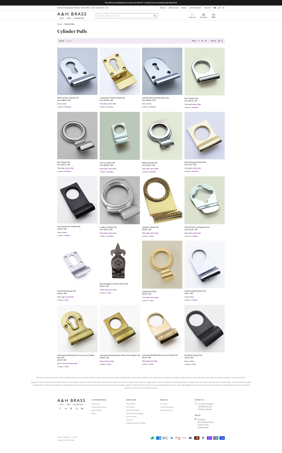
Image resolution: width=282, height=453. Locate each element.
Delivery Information (99, 407)
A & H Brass (201, 419)
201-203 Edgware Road (206, 422)
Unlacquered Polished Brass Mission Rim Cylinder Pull (120, 355)
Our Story (163, 404)
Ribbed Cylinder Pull (149, 163)
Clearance (129, 420)
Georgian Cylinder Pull (150, 227)
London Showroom (195, 8)
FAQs (93, 413)
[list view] (222, 41)
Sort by (61, 41)
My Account (96, 404)
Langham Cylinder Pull (108, 227)
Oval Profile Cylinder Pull (66, 291)
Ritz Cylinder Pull (63, 162)
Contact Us (207, 8)
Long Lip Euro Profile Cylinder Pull (112, 98)
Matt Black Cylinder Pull (193, 355)
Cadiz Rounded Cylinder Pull (195, 291)
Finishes (183, 8)
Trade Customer (174, 8)
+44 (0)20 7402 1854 (205, 404)
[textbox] (219, 7)
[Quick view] (77, 71)
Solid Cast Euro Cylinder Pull (67, 98)
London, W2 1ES (203, 425)
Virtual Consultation (205, 409)
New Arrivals (130, 404)
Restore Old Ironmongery (135, 413)
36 (202, 41)
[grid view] (219, 41)
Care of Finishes (131, 417)
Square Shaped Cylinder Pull (195, 162)
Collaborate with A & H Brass (136, 423)
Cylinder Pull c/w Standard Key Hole (155, 98)
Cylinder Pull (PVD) (149, 291)
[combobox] (219, 7)
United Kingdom (203, 427)
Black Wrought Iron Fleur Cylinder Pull (114, 284)
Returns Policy (97, 410)
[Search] (155, 15)
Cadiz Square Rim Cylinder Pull (68, 226)
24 (198, 41)
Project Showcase (166, 410)
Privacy (75, 437)
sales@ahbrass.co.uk (205, 406)
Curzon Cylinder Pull (107, 163)
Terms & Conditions (63, 437)
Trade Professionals (132, 410)
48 (205, 41)
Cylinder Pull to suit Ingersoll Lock (197, 227)
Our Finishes (130, 407)
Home (59, 24)
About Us (163, 8)
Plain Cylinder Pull (191, 98)
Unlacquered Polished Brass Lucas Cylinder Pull (159, 355)
